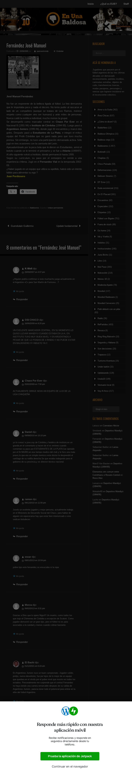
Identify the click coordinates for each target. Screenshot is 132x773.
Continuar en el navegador (70, 766)
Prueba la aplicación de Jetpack (70, 756)
